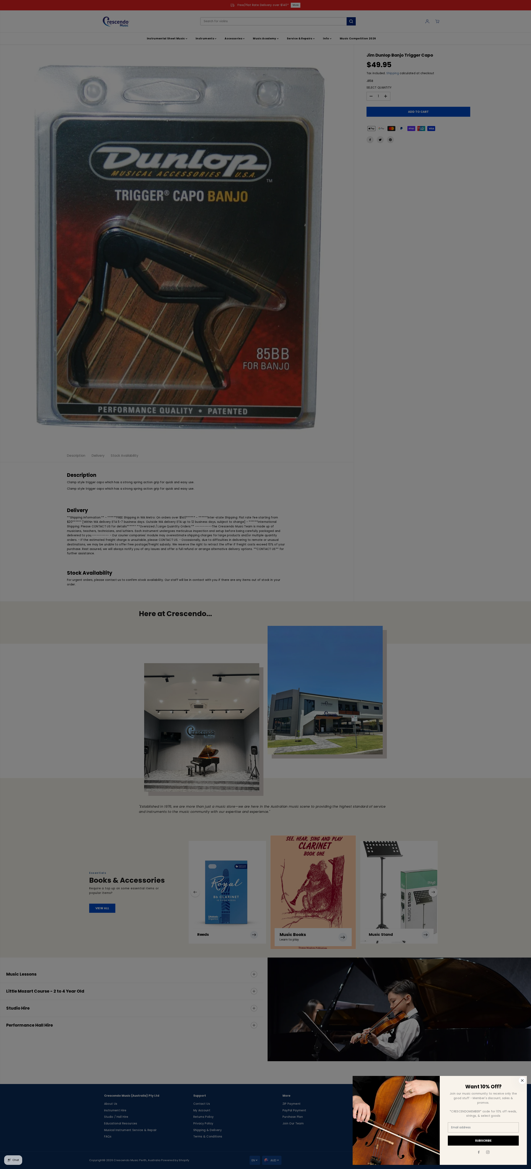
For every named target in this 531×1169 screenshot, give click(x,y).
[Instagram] (487, 1152)
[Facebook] (478, 1152)
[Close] (522, 1080)
